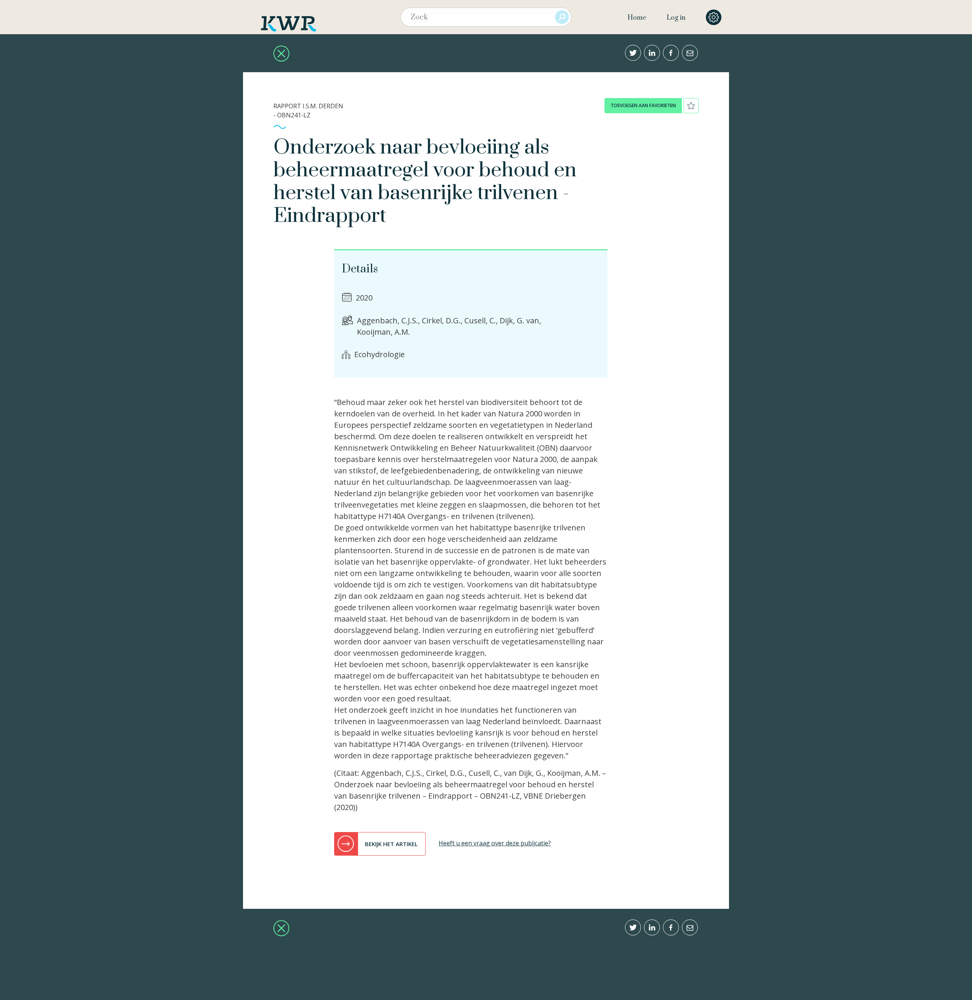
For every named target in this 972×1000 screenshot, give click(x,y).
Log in (676, 18)
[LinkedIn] (652, 53)
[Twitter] (633, 53)
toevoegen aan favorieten (643, 105)
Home (637, 18)
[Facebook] (671, 53)
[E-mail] (690, 53)
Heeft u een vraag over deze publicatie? (495, 843)
